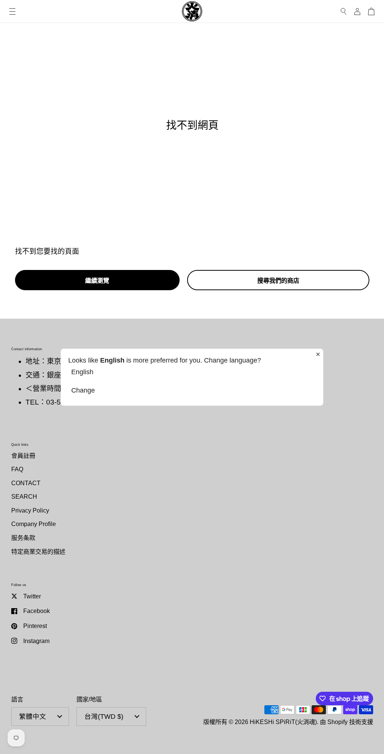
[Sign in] (357, 11)
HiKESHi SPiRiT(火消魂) (283, 721)
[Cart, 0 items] (371, 11)
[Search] (343, 11)
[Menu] (12, 11)
